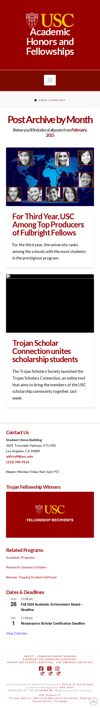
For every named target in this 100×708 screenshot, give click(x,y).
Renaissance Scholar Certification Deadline (53, 623)
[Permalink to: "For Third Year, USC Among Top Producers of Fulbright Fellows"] (50, 177)
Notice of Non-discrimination (55, 698)
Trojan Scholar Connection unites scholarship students (44, 351)
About (29, 656)
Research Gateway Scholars (26, 567)
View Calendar (16, 633)
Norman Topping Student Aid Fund (31, 577)
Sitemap (61, 701)
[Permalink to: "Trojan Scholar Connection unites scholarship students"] (50, 303)
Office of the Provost (78, 684)
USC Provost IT (50, 695)
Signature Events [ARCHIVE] (30, 662)
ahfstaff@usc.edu (19, 456)
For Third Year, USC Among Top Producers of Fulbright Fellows (48, 224)
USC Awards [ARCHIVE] (74, 662)
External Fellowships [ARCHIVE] (50, 659)
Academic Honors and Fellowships (50, 41)
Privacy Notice (20, 698)
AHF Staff (67, 687)
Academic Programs (20, 557)
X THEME (42, 690)
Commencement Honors (56, 656)
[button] (50, 80)
